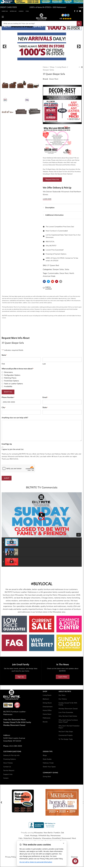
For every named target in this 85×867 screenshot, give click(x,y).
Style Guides (47, 759)
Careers (6, 778)
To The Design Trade (66, 739)
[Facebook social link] (74, 11)
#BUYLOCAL (50, 241)
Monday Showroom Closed (14, 725)
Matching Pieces (10, 378)
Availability (8, 386)
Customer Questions (12, 751)
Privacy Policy (10, 857)
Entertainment (47, 706)
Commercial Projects (66, 735)
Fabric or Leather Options (13, 383)
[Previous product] (79, 67)
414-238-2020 (15, 746)
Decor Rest (53, 79)
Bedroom (46, 699)
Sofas (67, 269)
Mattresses (46, 718)
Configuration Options (12, 375)
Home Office (47, 710)
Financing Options (9, 759)
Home (45, 67)
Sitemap (74, 857)
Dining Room (47, 703)
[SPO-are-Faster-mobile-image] (42, 46)
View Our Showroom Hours (14, 719)
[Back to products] (82, 67)
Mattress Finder (48, 763)
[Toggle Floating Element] (75, 861)
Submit (6, 478)
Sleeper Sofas (48, 70)
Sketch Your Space (49, 767)
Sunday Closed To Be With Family (68, 704)
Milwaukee (38, 832)
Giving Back (47, 776)
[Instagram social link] (77, 11)
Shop (52, 67)
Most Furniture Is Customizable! (57, 231)
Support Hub (7, 774)
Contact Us (7, 767)
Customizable (53, 273)
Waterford (27, 838)
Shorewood (66, 838)
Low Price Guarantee (66, 712)
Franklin (57, 832)
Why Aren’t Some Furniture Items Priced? (68, 721)
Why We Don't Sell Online (68, 716)
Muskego (33, 835)
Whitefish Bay (44, 835)
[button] (4, 46)
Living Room (61, 67)
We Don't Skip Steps (66, 731)
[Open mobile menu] (3, 17)
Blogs (45, 755)
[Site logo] (41, 17)
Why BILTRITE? (51, 246)
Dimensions (8, 372)
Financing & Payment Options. (56, 254)
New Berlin (48, 832)
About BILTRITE (65, 691)
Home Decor (47, 714)
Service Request (8, 770)
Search (79, 23)
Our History (63, 699)
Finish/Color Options (11, 380)
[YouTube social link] (80, 11)
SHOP (45, 691)
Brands (45, 722)
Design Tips (47, 751)
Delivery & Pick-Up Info (11, 755)
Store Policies (8, 763)
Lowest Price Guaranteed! (54, 250)
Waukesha (37, 838)
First (3, 363)
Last (44, 363)
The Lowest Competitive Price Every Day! (60, 226)
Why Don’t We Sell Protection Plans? (69, 727)
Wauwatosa (46, 838)
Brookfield (56, 838)
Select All (8, 392)
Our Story (62, 695)
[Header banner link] (41, 4)
